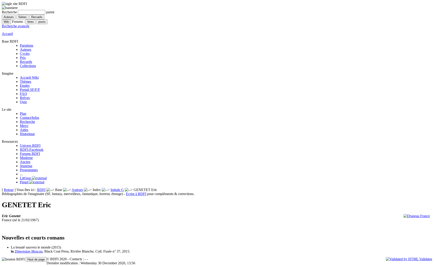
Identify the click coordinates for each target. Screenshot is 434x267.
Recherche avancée (15, 26)
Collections (28, 66)
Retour (9, 190)
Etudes (25, 85)
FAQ (23, 94)
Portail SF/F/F (30, 90)
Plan (23, 113)
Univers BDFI (30, 145)
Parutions (26, 45)
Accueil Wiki (29, 77)
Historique (27, 134)
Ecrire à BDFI (136, 194)
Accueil (7, 34)
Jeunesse (26, 166)
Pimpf (24, 182)
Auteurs (25, 49)
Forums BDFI (30, 154)
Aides (24, 130)
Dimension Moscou (28, 251)
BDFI (41, 190)
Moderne (26, 158)
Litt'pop (26, 178)
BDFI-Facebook (31, 150)
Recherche (27, 122)
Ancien (25, 162)
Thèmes (25, 81)
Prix (23, 58)
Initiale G (117, 190)
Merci (24, 126)
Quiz (23, 102)
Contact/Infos (29, 118)
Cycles (25, 53)
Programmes (29, 170)
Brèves (25, 98)
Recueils (26, 62)
